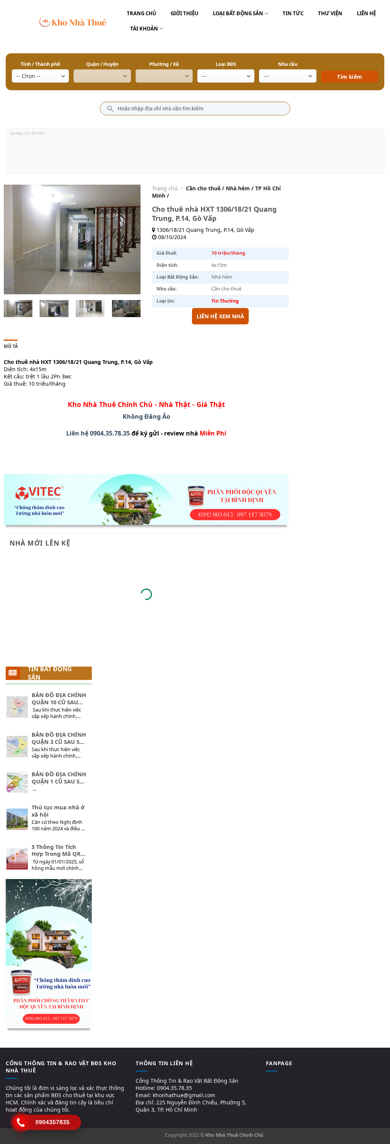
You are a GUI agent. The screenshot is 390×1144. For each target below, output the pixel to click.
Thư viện (330, 13)
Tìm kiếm (349, 65)
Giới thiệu (184, 13)
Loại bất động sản (238, 13)
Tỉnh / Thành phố (40, 64)
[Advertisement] (195, 154)
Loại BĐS (226, 64)
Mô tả (11, 346)
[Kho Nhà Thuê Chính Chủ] (73, 20)
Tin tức (293, 13)
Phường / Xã (164, 64)
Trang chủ (141, 13)
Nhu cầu (287, 64)
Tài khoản (144, 28)
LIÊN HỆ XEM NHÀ (220, 316)
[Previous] (16, 239)
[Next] (128, 239)
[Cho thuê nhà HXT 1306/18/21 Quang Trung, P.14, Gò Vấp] (18, 308)
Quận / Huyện (102, 64)
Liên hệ (366, 13)
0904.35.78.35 (110, 433)
